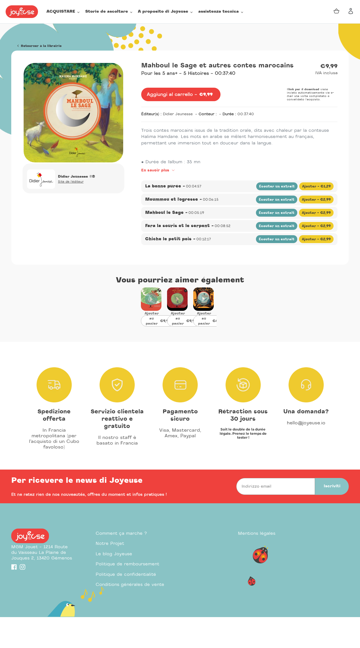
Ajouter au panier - (160, 321)
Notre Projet (110, 543)
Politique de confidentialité (126, 574)
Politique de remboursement (127, 564)
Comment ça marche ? (121, 533)
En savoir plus (156, 170)
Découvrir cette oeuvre (151, 303)
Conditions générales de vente (130, 585)
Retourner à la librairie (41, 45)
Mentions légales (256, 533)
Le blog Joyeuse (114, 554)
